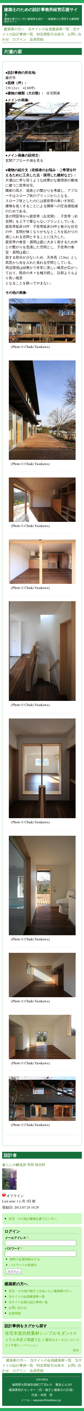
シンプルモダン (54, 1333)
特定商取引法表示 (50, 34)
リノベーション (27, 1345)
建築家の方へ (14, 29)
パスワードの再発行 (23, 1265)
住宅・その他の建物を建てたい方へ (34, 1219)
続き (76, 1350)
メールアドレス (16, 1237)
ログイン (19, 39)
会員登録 (37, 39)
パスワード (13, 1248)
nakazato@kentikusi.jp (48, 1400)
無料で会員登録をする (25, 1259)
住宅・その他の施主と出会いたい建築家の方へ (40, 1291)
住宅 (9, 1333)
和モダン (55, 1340)
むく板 (43, 1339)
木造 (18, 1333)
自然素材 (30, 1333)
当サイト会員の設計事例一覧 (28, 1302)
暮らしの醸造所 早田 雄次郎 (23, 1164)
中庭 (14, 1345)
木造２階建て (27, 1339)
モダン (65, 1340)
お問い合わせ (18, 1308)
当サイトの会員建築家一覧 (48, 29)
